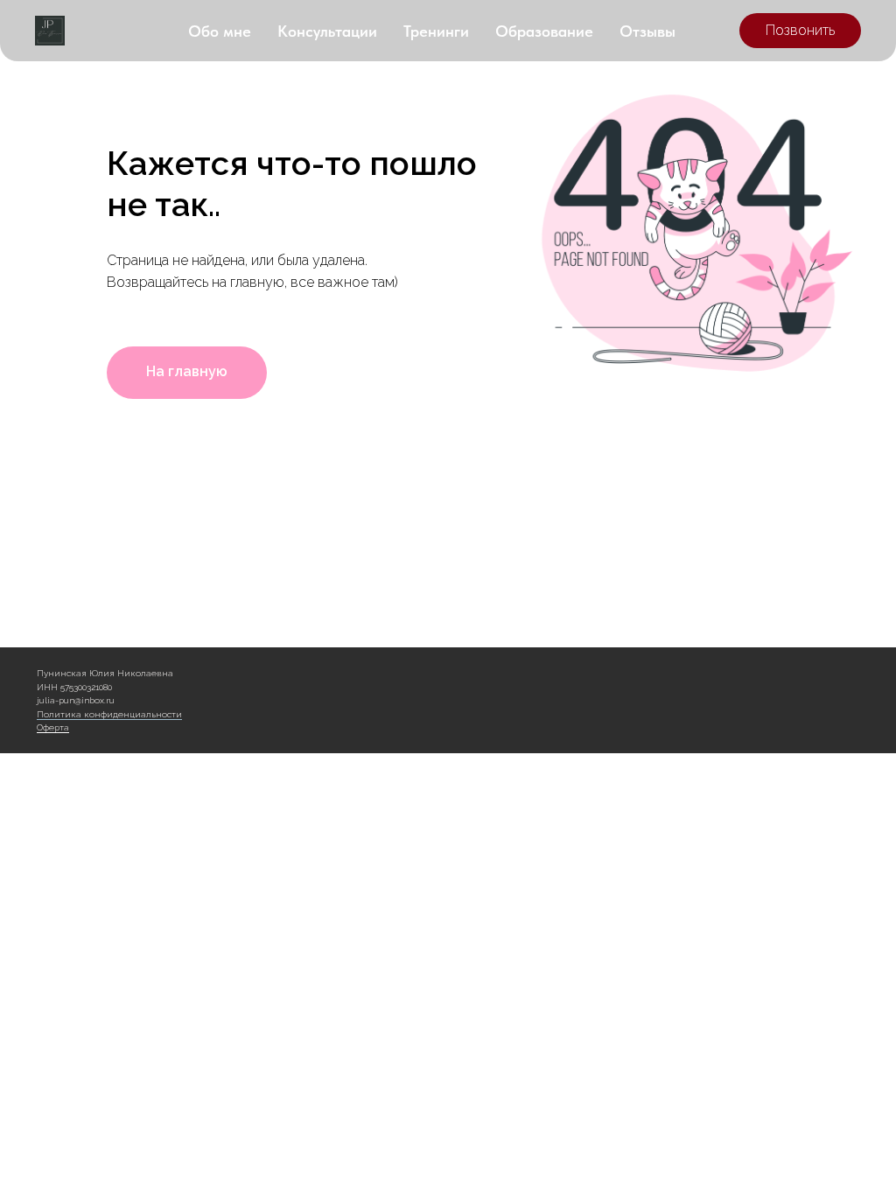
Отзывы (648, 31)
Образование (544, 31)
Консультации (327, 31)
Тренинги (436, 31)
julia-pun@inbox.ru (76, 700)
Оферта (53, 727)
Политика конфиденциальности (109, 714)
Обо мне (219, 31)
